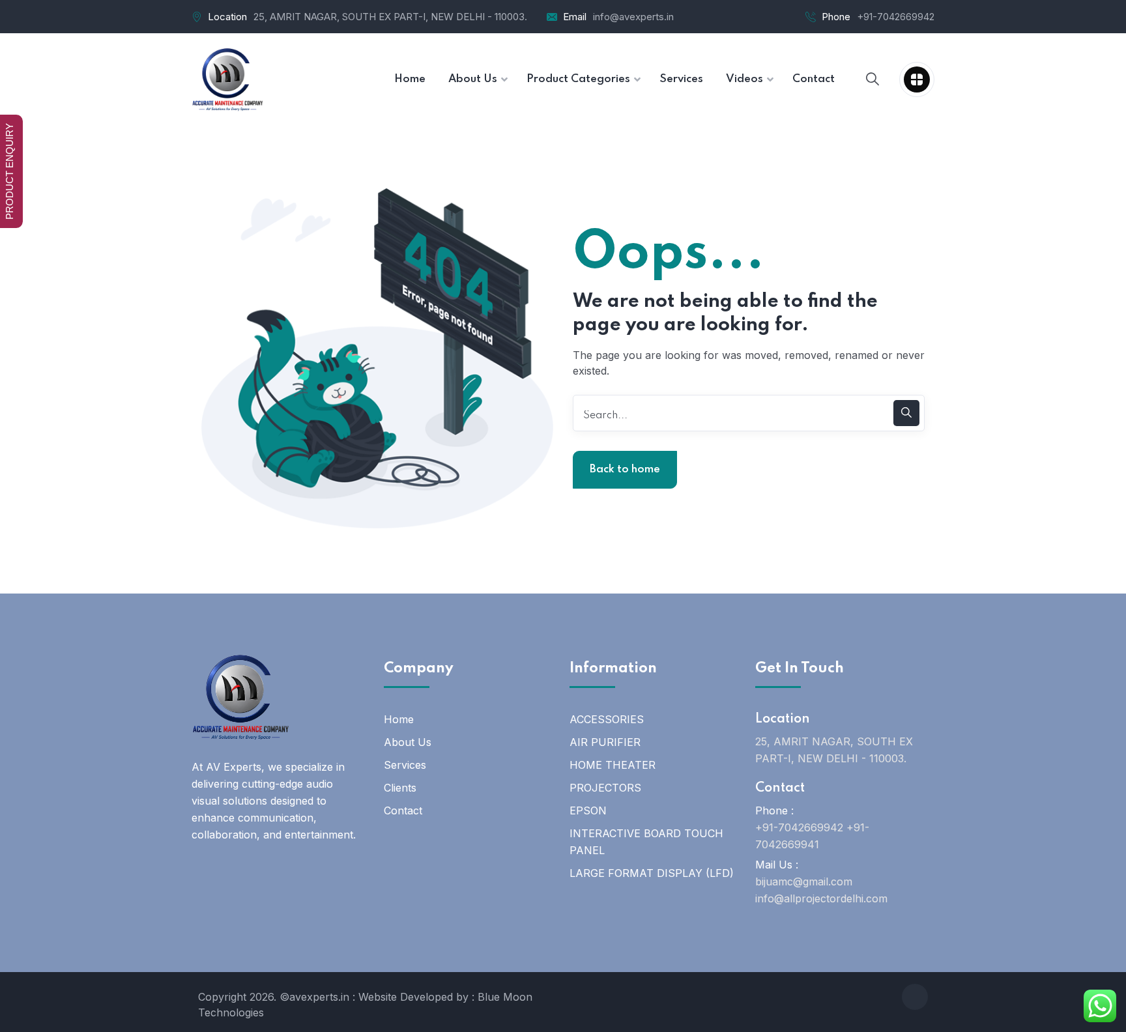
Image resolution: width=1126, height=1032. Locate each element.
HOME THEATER (613, 764)
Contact (403, 810)
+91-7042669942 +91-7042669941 (812, 836)
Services (405, 764)
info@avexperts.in (633, 16)
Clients (400, 787)
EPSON (588, 810)
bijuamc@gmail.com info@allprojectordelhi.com (821, 890)
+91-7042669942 (895, 16)
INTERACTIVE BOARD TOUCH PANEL (646, 842)
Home (399, 719)
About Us (407, 742)
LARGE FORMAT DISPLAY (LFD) (652, 873)
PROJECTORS (605, 787)
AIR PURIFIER (605, 742)
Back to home (625, 469)
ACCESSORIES (607, 719)
